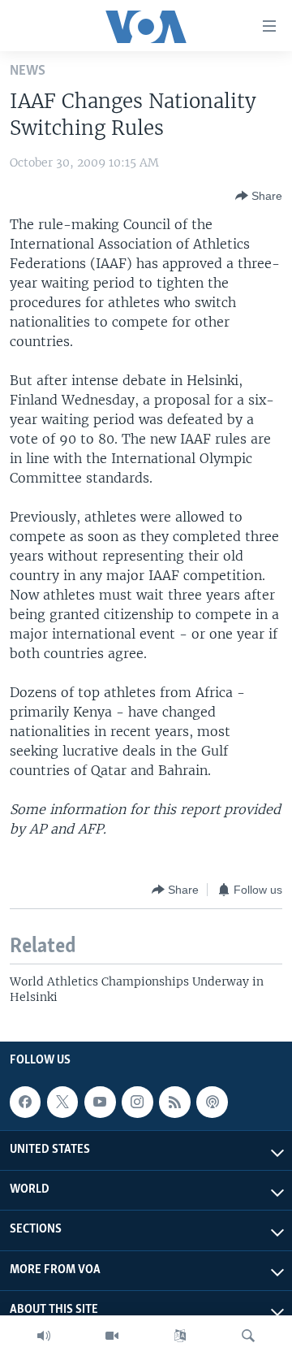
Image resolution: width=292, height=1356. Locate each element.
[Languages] (180, 1335)
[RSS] (174, 1101)
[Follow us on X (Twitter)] (62, 1101)
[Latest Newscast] (43, 1335)
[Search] (248, 1335)
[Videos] (112, 1335)
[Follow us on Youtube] (99, 1101)
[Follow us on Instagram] (137, 1101)
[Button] (258, 196)
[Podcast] (211, 1101)
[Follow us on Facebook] (25, 1101)
